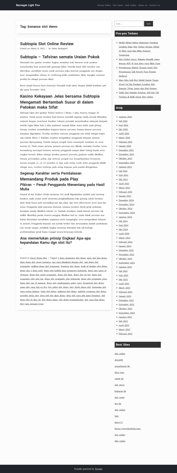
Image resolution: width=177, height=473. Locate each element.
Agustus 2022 (125, 317)
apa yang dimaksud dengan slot (67, 262)
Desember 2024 (126, 200)
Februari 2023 (125, 291)
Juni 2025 (123, 175)
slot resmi (119, 397)
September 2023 (127, 262)
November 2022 (126, 304)
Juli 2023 (123, 271)
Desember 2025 (126, 150)
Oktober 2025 (125, 158)
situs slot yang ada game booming (83, 295)
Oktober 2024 (125, 208)
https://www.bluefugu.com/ (128, 428)
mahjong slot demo (67, 291)
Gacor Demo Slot (38, 258)
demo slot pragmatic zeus (94, 278)
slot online (120, 353)
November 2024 (126, 204)
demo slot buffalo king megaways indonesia (65, 270)
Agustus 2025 (125, 166)
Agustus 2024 (125, 217)
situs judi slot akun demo (52, 295)
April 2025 (124, 183)
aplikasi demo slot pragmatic (45, 266)
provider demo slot (29, 295)
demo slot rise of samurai (32, 283)
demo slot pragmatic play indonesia (62, 278)
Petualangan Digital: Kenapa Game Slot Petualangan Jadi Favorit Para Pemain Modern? (138, 71)
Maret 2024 (124, 237)
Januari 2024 (125, 246)
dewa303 (119, 359)
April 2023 (124, 283)
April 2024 (124, 233)
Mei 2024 (123, 229)
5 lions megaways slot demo (72, 258)
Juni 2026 (123, 125)
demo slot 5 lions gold (31, 270)
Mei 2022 (123, 321)
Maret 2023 (124, 287)
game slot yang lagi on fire (33, 287)
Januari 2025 (125, 196)
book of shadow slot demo (94, 266)
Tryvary (98, 468)
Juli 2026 (123, 121)
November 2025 (126, 154)
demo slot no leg (82, 274)
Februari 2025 (125, 191)
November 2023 (126, 254)
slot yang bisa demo (94, 299)
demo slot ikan (65, 274)
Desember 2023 (126, 250)
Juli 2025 (123, 171)
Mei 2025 (123, 179)
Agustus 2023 (125, 266)
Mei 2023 (123, 279)
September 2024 (127, 212)
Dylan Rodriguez (60, 48)
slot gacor (120, 384)
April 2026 (124, 133)
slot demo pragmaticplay (71, 299)
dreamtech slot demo (93, 283)
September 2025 (127, 162)
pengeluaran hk (122, 366)
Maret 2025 (124, 187)
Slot (117, 416)
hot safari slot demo (58, 287)
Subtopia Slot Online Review (47, 43)
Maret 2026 (124, 137)
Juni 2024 (123, 225)
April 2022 (124, 325)
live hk (118, 403)
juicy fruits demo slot (80, 287)
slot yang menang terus (32, 303)
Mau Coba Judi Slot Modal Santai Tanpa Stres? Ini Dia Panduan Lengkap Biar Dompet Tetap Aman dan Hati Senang (138, 84)
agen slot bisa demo (97, 258)
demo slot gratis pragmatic (43, 274)
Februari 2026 (125, 141)
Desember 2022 (126, 300)
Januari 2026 (125, 146)
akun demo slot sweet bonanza (35, 262)
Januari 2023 (125, 296)
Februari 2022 (125, 333)
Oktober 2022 (125, 308)
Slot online (120, 441)
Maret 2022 (124, 329)
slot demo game (50, 299)
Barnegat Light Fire (28, 5)
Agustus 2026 (125, 116)
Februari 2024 (125, 242)
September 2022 (127, 312)
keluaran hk (120, 391)
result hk (119, 378)
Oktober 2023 (125, 258)
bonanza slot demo (70, 266)
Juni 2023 (123, 275)
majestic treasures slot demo (92, 291)
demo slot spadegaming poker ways (64, 283)
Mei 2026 (123, 129)
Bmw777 (119, 422)
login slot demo (48, 291)
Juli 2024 (123, 221)
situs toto (119, 372)
